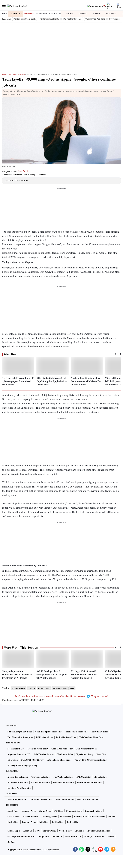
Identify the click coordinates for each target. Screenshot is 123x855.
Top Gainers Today (84, 754)
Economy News (29, 822)
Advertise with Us (73, 836)
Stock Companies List (17, 799)
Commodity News (74, 810)
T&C (37, 830)
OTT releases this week (86, 748)
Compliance (43, 836)
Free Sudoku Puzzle (65, 799)
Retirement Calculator (18, 782)
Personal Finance (30, 816)
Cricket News (14, 816)
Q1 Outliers (13, 759)
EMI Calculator (83, 776)
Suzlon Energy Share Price (20, 731)
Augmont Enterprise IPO (19, 754)
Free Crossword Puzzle (87, 799)
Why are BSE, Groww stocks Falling (90, 759)
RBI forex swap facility (49, 19)
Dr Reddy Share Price (66, 737)
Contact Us (57, 836)
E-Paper (69, 14)
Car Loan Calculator (40, 782)
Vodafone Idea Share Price (91, 737)
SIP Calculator (100, 776)
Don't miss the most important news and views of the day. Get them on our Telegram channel (61, 696)
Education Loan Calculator (89, 782)
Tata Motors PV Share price (20, 737)
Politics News (58, 822)
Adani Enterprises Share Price (48, 731)
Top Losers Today (65, 754)
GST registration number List (21, 836)
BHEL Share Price (44, 737)
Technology (16, 14)
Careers (110, 836)
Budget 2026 (72, 822)
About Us (27, 830)
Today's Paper (14, 830)
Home (4, 14)
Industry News (80, 816)
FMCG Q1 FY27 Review (32, 759)
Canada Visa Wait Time (95, 19)
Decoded (83, 14)
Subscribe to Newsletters (41, 799)
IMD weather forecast (72, 19)
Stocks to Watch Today (38, 748)
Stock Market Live (16, 748)
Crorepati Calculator (40, 776)
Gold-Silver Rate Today (62, 748)
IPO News (58, 810)
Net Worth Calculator (63, 776)
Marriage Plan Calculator (19, 788)
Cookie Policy (65, 830)
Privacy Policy (49, 830)
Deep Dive (101, 754)
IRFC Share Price (100, 731)
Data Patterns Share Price (58, 759)
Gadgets (53, 14)
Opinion (96, 14)
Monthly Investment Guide (25, 19)
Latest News (13, 810)
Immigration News (93, 810)
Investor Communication (98, 830)
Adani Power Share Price (77, 731)
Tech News (29, 14)
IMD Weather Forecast (44, 754)
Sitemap (88, 836)
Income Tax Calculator (18, 776)
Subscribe (99, 836)
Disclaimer (79, 830)
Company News (28, 810)
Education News (97, 816)
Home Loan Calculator (63, 782)
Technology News (49, 816)
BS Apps (11, 841)
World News (65, 816)
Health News (13, 822)
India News (111, 14)
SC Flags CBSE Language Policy (22, 765)
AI (60, 14)
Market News (45, 810)
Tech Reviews (41, 14)
